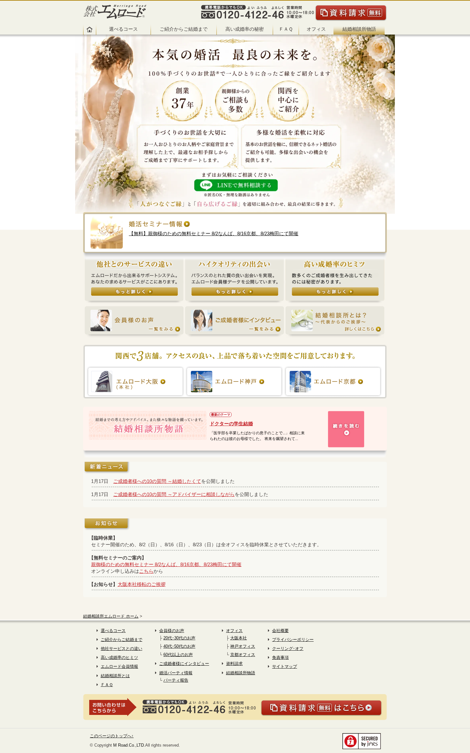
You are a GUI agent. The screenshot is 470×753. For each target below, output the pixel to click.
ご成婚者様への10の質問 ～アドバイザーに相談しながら (174, 494)
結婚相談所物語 (359, 29)
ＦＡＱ (286, 29)
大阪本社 (238, 638)
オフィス (316, 29)
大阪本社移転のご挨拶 (142, 584)
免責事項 (280, 657)
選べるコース (123, 29)
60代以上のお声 (178, 654)
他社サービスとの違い (121, 648)
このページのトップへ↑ (112, 735)
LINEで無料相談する (235, 186)
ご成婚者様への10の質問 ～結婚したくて (157, 481)
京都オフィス (242, 654)
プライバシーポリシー (293, 639)
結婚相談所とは (115, 675)
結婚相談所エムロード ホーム (110, 616)
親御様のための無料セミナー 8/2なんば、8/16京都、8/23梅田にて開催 (166, 564)
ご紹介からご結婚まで (184, 29)
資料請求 (234, 663)
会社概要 (280, 630)
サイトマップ (284, 666)
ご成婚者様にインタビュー (184, 663)
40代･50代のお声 (179, 646)
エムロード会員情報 (119, 666)
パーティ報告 (175, 680)
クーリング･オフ (287, 648)
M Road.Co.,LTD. (129, 745)
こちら (146, 571)
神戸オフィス (242, 646)
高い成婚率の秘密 (244, 29)
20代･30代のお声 (179, 638)
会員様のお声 (171, 630)
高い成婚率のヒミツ (119, 657)
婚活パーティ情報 (175, 672)
